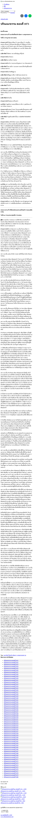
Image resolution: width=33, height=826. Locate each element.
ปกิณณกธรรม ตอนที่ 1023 (11, 664)
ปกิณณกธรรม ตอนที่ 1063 (11, 743)
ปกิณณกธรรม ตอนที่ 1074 (11, 765)
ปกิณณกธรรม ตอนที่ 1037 (11, 692)
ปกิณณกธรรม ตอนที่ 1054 (11, 725)
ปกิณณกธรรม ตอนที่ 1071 (11, 759)
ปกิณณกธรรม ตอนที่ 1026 (11, 670)
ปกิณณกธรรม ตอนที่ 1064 (11, 745)
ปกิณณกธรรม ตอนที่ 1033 (11, 684)
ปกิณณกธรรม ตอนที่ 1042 (11, 702)
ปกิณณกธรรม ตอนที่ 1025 (11, 668)
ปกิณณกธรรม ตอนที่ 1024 (11, 666)
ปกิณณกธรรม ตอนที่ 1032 (11, 682)
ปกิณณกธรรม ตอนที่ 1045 (11, 708)
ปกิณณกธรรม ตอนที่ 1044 (11, 706)
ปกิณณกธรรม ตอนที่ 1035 (11, 688)
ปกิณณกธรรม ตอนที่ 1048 (11, 713)
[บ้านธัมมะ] (8, 1)
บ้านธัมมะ (7, 4)
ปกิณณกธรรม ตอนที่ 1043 (11, 704)
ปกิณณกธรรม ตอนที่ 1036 (11, 690)
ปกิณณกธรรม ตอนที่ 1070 (11, 757)
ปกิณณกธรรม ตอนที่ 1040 (11, 698)
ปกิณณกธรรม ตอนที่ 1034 (11, 686)
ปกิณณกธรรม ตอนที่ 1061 (11, 739)
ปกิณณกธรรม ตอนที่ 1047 (11, 712)
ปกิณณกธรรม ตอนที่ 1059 (11, 735)
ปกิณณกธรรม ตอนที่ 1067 (11, 751)
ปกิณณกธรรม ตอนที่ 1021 (11, 660)
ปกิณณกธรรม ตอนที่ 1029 (11, 676)
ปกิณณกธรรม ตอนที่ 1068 (11, 753)
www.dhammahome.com (7, 816)
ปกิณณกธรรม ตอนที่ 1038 (11, 694)
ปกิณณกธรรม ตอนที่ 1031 (11, 680)
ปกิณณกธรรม (8, 8)
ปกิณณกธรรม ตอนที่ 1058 (11, 733)
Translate (12, 12)
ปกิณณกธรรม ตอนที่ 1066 (11, 749)
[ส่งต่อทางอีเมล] (22, 15)
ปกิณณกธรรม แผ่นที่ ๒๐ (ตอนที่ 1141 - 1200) (13, 791)
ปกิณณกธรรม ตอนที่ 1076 (11, 769)
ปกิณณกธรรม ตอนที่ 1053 (11, 723)
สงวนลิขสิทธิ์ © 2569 (6, 815)
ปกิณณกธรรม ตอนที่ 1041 (11, 700)
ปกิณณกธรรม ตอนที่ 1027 (11, 672)
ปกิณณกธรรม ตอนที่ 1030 (11, 678)
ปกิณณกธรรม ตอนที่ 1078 (11, 773)
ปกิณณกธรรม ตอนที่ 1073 (11, 763)
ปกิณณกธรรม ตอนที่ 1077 (11, 771)
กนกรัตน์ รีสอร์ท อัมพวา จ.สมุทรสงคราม (14, 655)
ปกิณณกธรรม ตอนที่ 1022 (11, 662)
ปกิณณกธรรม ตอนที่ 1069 (11, 755)
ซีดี (5, 6)
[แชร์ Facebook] (26, 15)
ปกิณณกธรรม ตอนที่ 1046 (11, 710)
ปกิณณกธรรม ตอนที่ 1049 (11, 715)
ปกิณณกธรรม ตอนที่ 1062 (11, 741)
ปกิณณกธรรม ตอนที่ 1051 (11, 719)
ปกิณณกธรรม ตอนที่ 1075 (11, 767)
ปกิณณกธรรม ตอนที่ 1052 (11, 721)
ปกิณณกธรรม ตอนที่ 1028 (11, 674)
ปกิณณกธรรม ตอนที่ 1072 (11, 761)
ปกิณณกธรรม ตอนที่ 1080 (11, 777)
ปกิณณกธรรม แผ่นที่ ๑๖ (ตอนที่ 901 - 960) (12, 803)
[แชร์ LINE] (30, 15)
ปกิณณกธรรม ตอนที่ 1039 (11, 696)
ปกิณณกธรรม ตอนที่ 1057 (11, 731)
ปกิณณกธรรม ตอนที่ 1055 (11, 727)
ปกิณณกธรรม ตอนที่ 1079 (11, 775)
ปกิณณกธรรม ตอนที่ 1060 (11, 737)
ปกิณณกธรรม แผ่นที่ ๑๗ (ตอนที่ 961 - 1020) (13, 799)
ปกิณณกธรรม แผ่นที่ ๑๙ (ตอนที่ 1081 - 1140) (13, 795)
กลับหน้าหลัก (4, 19)
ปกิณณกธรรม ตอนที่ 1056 (11, 729)
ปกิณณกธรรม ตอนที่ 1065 (11, 747)
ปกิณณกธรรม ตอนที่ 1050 (11, 717)
